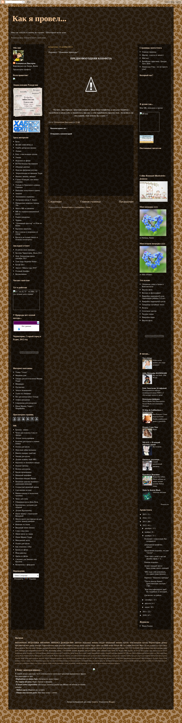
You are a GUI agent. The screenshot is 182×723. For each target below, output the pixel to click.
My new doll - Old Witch (159, 376)
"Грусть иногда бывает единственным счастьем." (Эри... (155, 583)
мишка (56, 642)
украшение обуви (62, 663)
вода (158, 648)
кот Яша (139, 645)
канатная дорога (44, 658)
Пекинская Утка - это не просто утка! (155, 67)
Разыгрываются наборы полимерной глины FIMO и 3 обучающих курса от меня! (153, 392)
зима (30, 658)
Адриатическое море (50, 645)
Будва (122, 648)
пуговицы (115, 661)
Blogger (112, 702)
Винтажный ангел (22, 540)
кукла (126, 642)
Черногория (155, 642)
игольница (53, 650)
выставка (163, 648)
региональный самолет (131, 661)
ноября (148, 532)
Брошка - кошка (21, 429)
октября (148, 535)
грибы (129, 656)
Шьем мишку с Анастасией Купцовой (26, 514)
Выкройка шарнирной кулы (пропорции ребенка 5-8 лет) (153, 297)
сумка (50, 663)
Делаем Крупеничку (23, 510)
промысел (109, 661)
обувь (165, 658)
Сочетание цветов (149, 311)
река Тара (158, 661)
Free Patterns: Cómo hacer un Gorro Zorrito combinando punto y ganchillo (160, 417)
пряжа (94, 650)
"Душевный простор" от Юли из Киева (28, 224)
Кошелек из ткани (22, 524)
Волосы (145, 307)
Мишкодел (19, 384)
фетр (165, 645)
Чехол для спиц (21, 498)
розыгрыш (25, 663)
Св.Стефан (127, 645)
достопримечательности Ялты (152, 656)
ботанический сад (87, 656)
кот (28, 645)
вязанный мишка (114, 642)
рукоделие (68, 642)
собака (40, 663)
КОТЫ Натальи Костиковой (26, 163)
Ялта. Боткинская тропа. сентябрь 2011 (25, 257)
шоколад (104, 663)
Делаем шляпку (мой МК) (25, 459)
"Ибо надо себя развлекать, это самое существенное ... (156, 572)
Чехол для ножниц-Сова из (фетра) (26, 433)
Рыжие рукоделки (22, 217)
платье (61, 661)
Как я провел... (39, 18)
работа (121, 661)
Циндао (39, 648)
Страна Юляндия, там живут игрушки (27, 180)
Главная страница (90, 201)
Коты (17, 141)
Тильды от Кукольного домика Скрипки (27, 186)
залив (23, 658)
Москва (129, 653)
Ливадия (120, 653)
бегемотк (78, 656)
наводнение (128, 658)
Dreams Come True (150, 427)
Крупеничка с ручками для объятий (26, 506)
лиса (96, 658)
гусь (132, 656)
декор (32, 645)
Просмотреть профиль (22, 69)
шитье (82, 645)
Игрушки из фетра (22, 160)
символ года (33, 663)
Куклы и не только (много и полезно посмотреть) (26, 238)
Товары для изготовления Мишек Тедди (28, 379)
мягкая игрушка (83, 642)
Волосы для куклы (22, 469)
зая (102, 645)
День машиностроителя (54, 653)
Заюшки (18, 193)
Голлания (38, 653)
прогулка (102, 661)
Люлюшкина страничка (24, 196)
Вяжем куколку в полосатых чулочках (26, 494)
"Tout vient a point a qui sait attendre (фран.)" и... (155, 557)
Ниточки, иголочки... (151, 459)
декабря (148, 528)
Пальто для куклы (22, 543)
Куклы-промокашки (23, 472)
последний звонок (87, 661)
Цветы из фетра (21, 556)
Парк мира (160, 653)
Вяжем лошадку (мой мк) (25, 453)
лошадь (76, 645)
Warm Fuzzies (147, 626)
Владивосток (31, 653)
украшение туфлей (74, 663)
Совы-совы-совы (22, 531)
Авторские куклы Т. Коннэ (26, 200)
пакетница (38, 661)
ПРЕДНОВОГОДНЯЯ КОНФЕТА (91, 58)
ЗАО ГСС (129, 648)
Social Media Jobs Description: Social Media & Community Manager (153, 403)
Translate (32, 579)
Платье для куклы (22, 446)
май (105, 658)
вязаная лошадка (56, 648)
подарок (66, 661)
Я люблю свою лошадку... (25, 249)
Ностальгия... (157, 446)
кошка (111, 645)
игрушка (67, 648)
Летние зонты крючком (24, 438)
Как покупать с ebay (23, 546)
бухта (100, 656)
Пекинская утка (29, 656)
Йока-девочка (20, 553)
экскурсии (116, 648)
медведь (81, 650)
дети (136, 656)
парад (44, 661)
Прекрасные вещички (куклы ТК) (27, 204)
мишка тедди (99, 642)
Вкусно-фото (147, 289)
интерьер (35, 658)
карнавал (59, 658)
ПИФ (106, 645)
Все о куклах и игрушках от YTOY (26, 233)
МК (121, 645)
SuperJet (131, 651)
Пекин (22, 656)
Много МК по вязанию (24, 208)
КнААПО (136, 648)
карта (65, 658)
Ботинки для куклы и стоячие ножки (27, 442)
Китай (117, 645)
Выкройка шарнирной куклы (153, 301)
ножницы (148, 658)
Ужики (18, 157)
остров (28, 661)
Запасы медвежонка (23, 390)
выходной (47, 648)
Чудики (18, 220)
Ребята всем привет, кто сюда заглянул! (159, 362)
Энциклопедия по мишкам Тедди (28, 173)
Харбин (49, 656)
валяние (147, 648)
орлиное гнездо (20, 661)
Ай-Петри (137, 651)
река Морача (150, 661)
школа (100, 663)
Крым (77, 653)
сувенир (45, 663)
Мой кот (145, 58)
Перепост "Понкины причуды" (156, 577)
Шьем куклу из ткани (24, 534)
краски (84, 658)
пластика (56, 661)
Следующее (55, 201)
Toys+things (147, 358)
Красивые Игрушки (150, 474)
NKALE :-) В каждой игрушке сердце (151, 443)
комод (74, 658)
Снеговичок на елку (23, 490)
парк (48, 661)
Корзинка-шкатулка (23, 228)
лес (93, 658)
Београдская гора (147, 651)
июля (147, 607)
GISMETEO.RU (27, 329)
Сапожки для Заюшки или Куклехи (26, 560)
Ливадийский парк (111, 653)
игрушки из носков (77, 648)
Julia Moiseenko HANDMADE (154, 373)
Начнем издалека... (151, 562)
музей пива (120, 658)
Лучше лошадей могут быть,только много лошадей (156, 567)
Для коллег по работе (152, 595)
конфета (69, 645)
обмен (161, 658)
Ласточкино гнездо (85, 653)
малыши (109, 658)
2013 (145, 521)
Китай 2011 (20, 264)
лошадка (38, 645)
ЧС (53, 656)
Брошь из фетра (21, 549)
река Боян (142, 661)
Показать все (165, 504)
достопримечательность (35, 650)
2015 (145, 514)
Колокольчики (21, 274)
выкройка (105, 656)
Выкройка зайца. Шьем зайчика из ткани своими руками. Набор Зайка (159, 481)
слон (99, 650)
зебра (27, 658)
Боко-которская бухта (160, 651)
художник (84, 663)
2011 (145, 611)
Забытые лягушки (159, 492)
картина (69, 658)
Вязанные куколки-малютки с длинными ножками (27, 482)
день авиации (20, 650)
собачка (104, 650)
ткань (113, 650)
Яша (142, 648)
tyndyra (95, 702)
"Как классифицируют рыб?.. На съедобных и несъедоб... (156, 590)
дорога (140, 656)
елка (47, 650)
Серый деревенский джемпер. (157, 463)
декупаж (62, 645)
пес (51, 661)
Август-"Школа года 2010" (26, 268)
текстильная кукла (139, 642)
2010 (145, 615)
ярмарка (117, 663)
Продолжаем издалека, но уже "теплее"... (156, 551)
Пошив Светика (21, 465)
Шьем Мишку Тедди (23, 537)
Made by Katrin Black (151, 490)
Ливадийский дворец (98, 653)
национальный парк (138, 658)
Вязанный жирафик (23, 475)
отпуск (33, 661)
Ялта (134, 645)
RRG (126, 651)
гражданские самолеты (119, 656)
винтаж (153, 648)
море (87, 648)
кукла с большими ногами (67, 650)
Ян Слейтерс (66, 656)
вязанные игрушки (27, 642)
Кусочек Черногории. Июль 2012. (28, 253)
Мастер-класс (31, 648)
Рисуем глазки (148, 314)
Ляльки (18, 151)
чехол (90, 663)
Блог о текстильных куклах (26, 154)
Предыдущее (126, 201)
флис (105, 648)
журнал (164, 656)
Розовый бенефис (22, 271)
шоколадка (110, 663)
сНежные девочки (22, 167)
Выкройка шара (148, 317)
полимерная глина (75, 661)
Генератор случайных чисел (153, 304)
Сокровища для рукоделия (26, 403)
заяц (148, 645)
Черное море (58, 656)
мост (114, 658)
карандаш (53, 658)
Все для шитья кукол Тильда (26, 396)
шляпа (109, 648)
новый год (154, 645)
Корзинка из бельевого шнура (27, 462)
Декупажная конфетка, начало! (153, 545)
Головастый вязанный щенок (27, 487)
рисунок (164, 661)
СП (144, 645)
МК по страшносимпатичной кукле (27, 212)
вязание (45, 642)
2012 (145, 525)
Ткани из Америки (23, 393)
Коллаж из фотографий (151, 293)
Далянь (44, 653)
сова (109, 650)
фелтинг (99, 648)
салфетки (92, 648)
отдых (160, 645)
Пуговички (19, 387)
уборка (54, 663)
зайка (98, 645)
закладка (18, 658)
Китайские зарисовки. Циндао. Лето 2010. (154, 62)
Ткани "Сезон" (21, 372)
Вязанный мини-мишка (25, 527)
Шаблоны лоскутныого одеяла (27, 190)
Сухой (44, 656)
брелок (95, 656)
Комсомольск (20, 648)
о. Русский (155, 658)
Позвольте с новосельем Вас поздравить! (155, 539)
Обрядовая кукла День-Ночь (26, 502)
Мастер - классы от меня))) (153, 55)
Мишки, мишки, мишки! (25, 176)
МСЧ (125, 653)
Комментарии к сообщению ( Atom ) (76, 207)
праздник (96, 661)
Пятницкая (38, 656)
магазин (101, 658)
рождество (18, 663)
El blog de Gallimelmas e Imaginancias (152, 411)
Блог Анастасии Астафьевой (154, 388)
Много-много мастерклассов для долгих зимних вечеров (28, 520)
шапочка (95, 663)
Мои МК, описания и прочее (151, 108)
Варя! (155, 429)
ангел (73, 656)
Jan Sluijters (120, 651)
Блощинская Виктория (25, 63)
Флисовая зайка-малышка (25, 450)
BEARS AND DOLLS (24, 144)
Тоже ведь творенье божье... (26, 261)
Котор (72, 653)
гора (110, 656)
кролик (89, 658)
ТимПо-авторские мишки (25, 148)
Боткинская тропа (21, 653)
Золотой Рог (66, 653)
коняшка (79, 658)
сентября (148, 599)
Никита (134, 653)
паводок (88, 650)
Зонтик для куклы (22, 456)
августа (148, 603)
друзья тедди (90, 645)
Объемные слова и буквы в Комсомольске (153, 285)
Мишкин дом (20, 375)
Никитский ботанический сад (147, 653)
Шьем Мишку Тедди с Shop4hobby (24, 407)
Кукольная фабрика (151, 399)
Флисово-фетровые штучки (26, 170)
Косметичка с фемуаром (25, 564)
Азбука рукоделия (22, 399)
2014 (145, 518)
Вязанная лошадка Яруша (25, 478)
